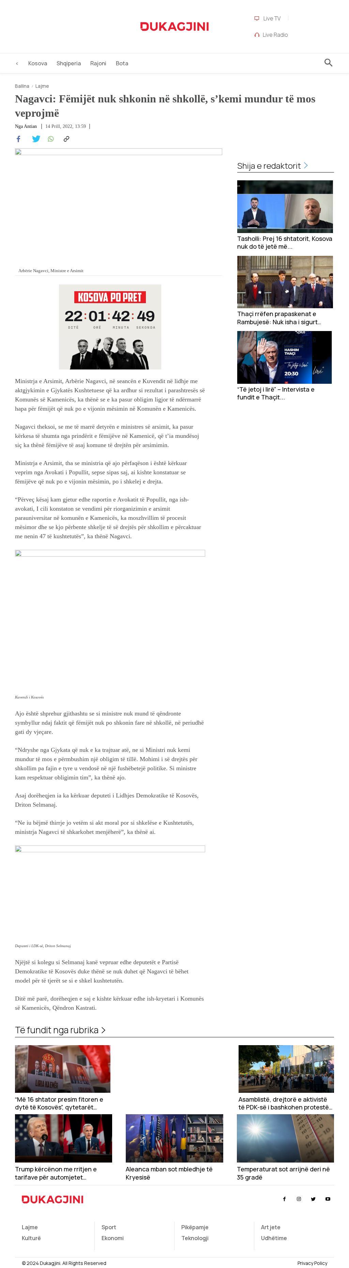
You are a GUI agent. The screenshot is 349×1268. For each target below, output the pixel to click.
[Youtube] (328, 1199)
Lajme (42, 86)
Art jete (270, 1227)
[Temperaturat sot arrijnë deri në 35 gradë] (285, 1138)
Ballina (22, 86)
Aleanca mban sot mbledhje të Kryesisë (169, 1173)
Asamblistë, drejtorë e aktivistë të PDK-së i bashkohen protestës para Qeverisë (285, 1103)
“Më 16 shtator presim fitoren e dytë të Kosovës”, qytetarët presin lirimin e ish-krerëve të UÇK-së (59, 1103)
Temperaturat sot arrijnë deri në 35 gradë (283, 1173)
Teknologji (195, 1238)
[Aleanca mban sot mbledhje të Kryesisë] (174, 1138)
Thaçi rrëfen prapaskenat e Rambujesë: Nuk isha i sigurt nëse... (277, 318)
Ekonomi (113, 1238)
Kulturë (31, 1238)
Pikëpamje (195, 1227)
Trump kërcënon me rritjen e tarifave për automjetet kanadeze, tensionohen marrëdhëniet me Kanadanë (56, 1173)
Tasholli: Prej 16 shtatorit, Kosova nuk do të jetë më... (284, 242)
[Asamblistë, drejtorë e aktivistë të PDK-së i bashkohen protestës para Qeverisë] (286, 1069)
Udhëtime (274, 1238)
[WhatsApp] (50, 139)
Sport (109, 1227)
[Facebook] (18, 139)
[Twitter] (34, 139)
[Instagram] (299, 1199)
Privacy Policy (312, 1263)
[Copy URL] (65, 139)
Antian (30, 126)
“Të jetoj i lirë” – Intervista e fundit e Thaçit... (276, 393)
